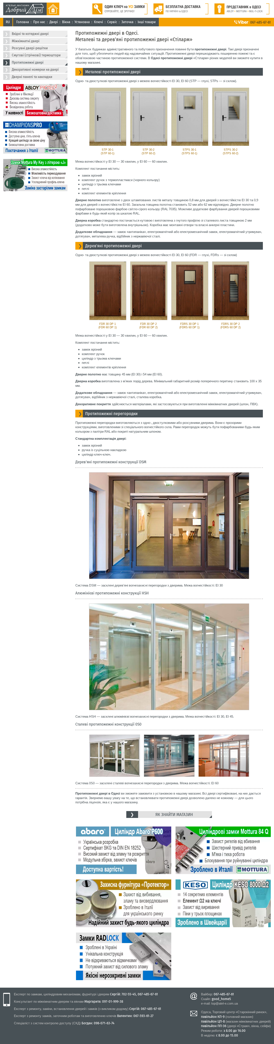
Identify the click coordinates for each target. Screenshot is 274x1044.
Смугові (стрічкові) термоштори (36, 55)
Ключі (98, 22)
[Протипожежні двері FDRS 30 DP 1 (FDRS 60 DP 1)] (189, 290)
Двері (53, 22)
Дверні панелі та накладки (32, 77)
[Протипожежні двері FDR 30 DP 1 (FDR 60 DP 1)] (107, 290)
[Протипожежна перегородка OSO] (114, 756)
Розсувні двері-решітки (30, 48)
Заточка (127, 22)
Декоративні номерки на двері (35, 69)
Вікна (66, 22)
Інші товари (147, 22)
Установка (82, 22)
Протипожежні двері (27, 62)
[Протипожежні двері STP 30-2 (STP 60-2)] (148, 117)
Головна (22, 22)
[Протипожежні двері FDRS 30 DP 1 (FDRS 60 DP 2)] (230, 290)
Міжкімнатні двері (25, 41)
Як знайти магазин (174, 814)
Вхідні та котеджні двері (30, 34)
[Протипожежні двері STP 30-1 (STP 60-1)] (107, 117)
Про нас (39, 22)
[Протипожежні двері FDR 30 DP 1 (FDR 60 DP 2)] (148, 290)
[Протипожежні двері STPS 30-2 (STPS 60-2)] (230, 117)
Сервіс (112, 22)
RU (8, 22)
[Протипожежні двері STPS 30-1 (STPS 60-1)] (189, 117)
